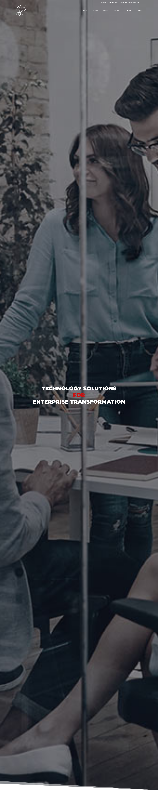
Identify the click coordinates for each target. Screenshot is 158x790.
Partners (117, 10)
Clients (105, 10)
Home (85, 10)
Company (128, 10)
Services (95, 10)
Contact (139, 10)
